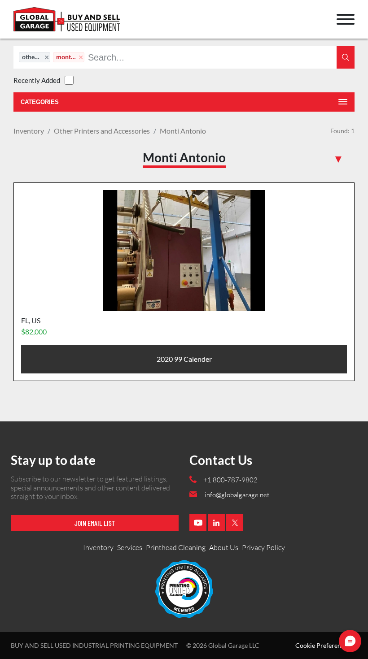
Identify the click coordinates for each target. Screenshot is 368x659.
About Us (223, 547)
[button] (346, 19)
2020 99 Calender (184, 359)
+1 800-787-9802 (230, 480)
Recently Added (36, 80)
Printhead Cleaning (176, 547)
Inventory (28, 130)
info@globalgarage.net (237, 494)
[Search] (346, 57)
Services (129, 547)
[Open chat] (350, 641)
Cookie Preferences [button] (322, 645)
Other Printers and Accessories (102, 130)
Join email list (94, 523)
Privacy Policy (263, 547)
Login (24, 23)
